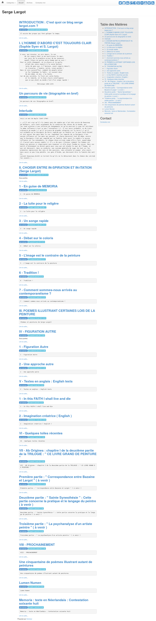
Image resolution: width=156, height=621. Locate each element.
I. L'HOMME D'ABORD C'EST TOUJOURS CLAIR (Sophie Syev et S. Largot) (55, 45)
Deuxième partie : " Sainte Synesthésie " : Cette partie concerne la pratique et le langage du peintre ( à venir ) (57, 501)
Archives (29, 3)
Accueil (21, 3)
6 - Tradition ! (29, 272)
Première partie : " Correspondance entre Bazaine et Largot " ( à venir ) (57, 478)
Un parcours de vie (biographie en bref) (48, 93)
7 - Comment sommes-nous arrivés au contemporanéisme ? (48, 291)
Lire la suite (23, 38)
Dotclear (29, 619)
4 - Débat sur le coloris (36, 238)
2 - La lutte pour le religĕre (39, 203)
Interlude (25, 110)
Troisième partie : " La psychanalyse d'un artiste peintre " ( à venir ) (55, 525)
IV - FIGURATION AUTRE (37, 331)
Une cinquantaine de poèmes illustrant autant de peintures (55, 563)
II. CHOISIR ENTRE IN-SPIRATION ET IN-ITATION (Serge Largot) (55, 169)
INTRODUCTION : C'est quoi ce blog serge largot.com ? (51, 24)
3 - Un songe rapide (33, 220)
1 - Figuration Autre (33, 346)
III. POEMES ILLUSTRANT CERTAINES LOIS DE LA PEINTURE (57, 312)
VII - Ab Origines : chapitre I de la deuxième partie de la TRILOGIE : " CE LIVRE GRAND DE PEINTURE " (58, 454)
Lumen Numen (30, 582)
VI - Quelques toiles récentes (41, 433)
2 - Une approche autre (36, 364)
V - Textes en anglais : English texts (46, 381)
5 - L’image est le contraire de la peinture (49, 255)
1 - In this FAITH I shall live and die (45, 398)
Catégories (10, 3)
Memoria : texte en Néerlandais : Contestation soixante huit (53, 601)
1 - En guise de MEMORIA (38, 186)
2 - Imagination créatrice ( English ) (45, 415)
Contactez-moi (40, 3)
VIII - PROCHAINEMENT (37, 544)
